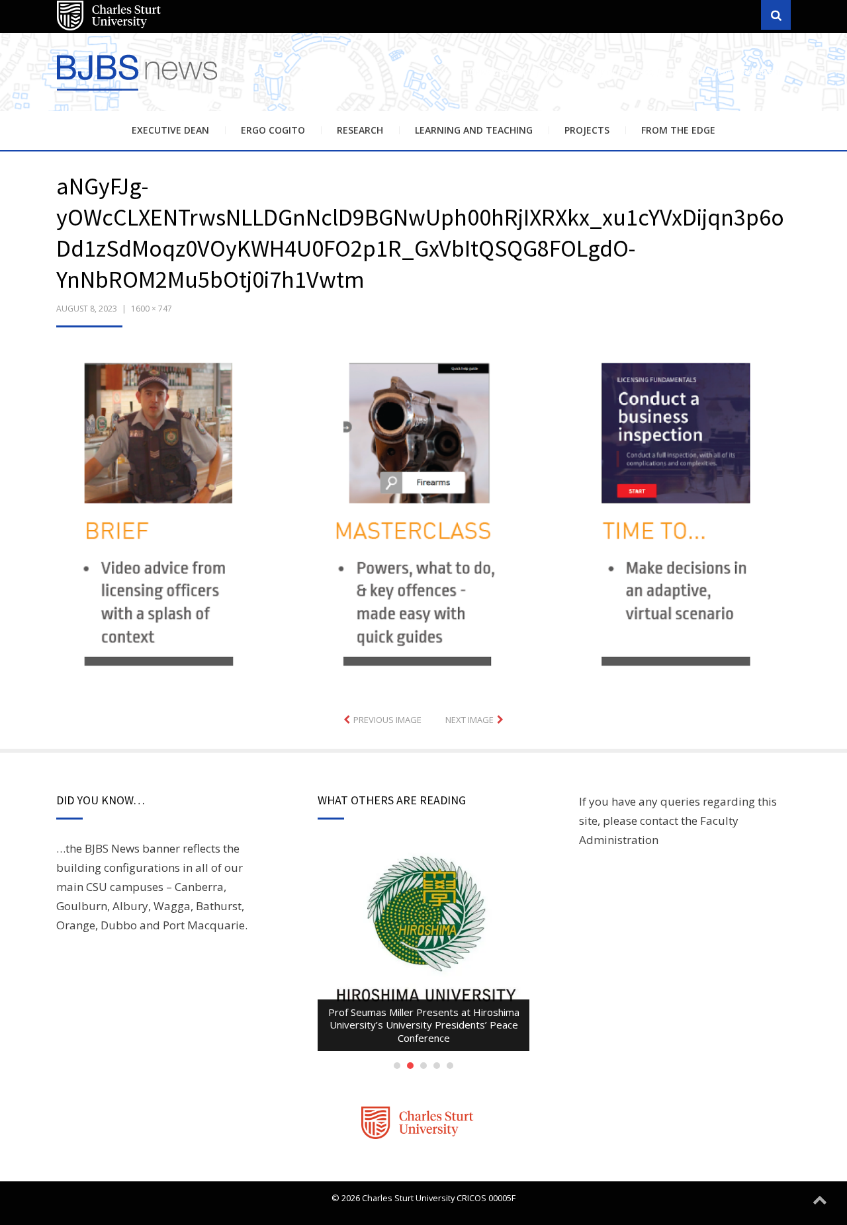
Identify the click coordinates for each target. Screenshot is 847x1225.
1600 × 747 (151, 308)
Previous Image (387, 720)
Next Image (469, 720)
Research (360, 130)
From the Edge (678, 130)
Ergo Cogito (273, 130)
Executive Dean (170, 130)
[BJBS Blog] (139, 92)
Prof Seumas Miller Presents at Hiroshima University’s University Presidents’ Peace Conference (423, 1024)
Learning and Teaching (474, 130)
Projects (586, 130)
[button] (423, 518)
